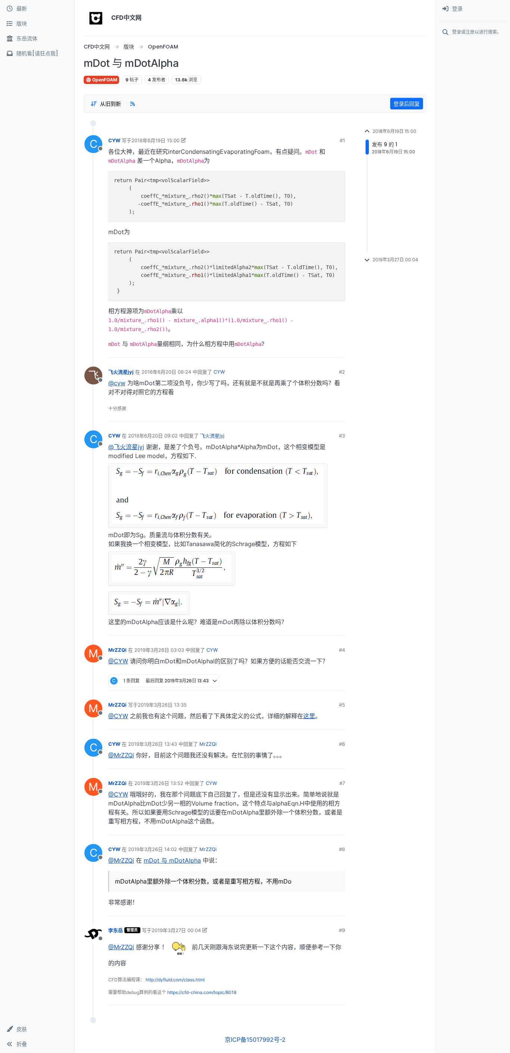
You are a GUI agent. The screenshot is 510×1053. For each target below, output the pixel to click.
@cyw (116, 383)
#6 (342, 744)
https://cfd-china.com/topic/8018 (201, 992)
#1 (342, 140)
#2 (342, 372)
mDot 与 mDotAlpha (172, 860)
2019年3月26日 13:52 (158, 783)
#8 (342, 849)
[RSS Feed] (132, 103)
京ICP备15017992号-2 (255, 1039)
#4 (342, 650)
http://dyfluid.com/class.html (175, 979)
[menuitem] (473, 9)
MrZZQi (117, 650)
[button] (37, 1029)
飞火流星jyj (121, 372)
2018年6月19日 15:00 (155, 140)
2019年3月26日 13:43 (152, 744)
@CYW (118, 661)
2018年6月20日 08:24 (166, 372)
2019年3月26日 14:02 (152, 849)
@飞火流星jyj (126, 447)
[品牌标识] (96, 18)
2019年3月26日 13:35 (162, 705)
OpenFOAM (104, 79)
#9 (342, 930)
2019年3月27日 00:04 (176, 930)
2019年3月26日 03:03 (159, 650)
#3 (342, 436)
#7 (342, 783)
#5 (342, 705)
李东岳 (115, 930)
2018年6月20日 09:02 (153, 436)
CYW (114, 140)
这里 (309, 716)
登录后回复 (407, 103)
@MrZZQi (121, 755)
